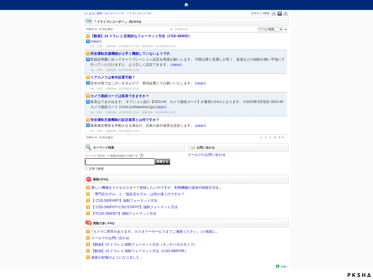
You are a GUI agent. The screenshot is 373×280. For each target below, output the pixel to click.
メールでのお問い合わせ (207, 155)
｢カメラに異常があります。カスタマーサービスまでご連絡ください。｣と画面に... (154, 231)
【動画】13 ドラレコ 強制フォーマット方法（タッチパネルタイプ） (144, 244)
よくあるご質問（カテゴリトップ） (104, 13)
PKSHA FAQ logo (359, 275)
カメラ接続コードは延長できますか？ (119, 96)
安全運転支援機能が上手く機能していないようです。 (131, 53)
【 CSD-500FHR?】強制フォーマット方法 (124, 200)
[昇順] (286, 28)
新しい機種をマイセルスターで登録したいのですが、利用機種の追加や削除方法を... (156, 187)
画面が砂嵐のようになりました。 (117, 257)
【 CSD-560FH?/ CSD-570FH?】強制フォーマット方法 (134, 207)
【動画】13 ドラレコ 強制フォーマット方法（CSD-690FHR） (139, 251)
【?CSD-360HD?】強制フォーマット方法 (123, 213)
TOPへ (284, 266)
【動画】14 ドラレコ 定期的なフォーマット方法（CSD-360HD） (141, 36)
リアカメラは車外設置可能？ (112, 77)
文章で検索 (96, 168)
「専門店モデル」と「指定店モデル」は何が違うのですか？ (138, 194)
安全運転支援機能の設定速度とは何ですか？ (125, 120)
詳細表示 (96, 41)
